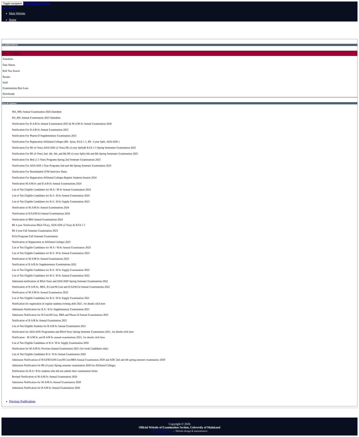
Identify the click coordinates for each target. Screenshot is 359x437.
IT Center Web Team (162, 431)
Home (12, 19)
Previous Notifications (22, 401)
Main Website (17, 13)
